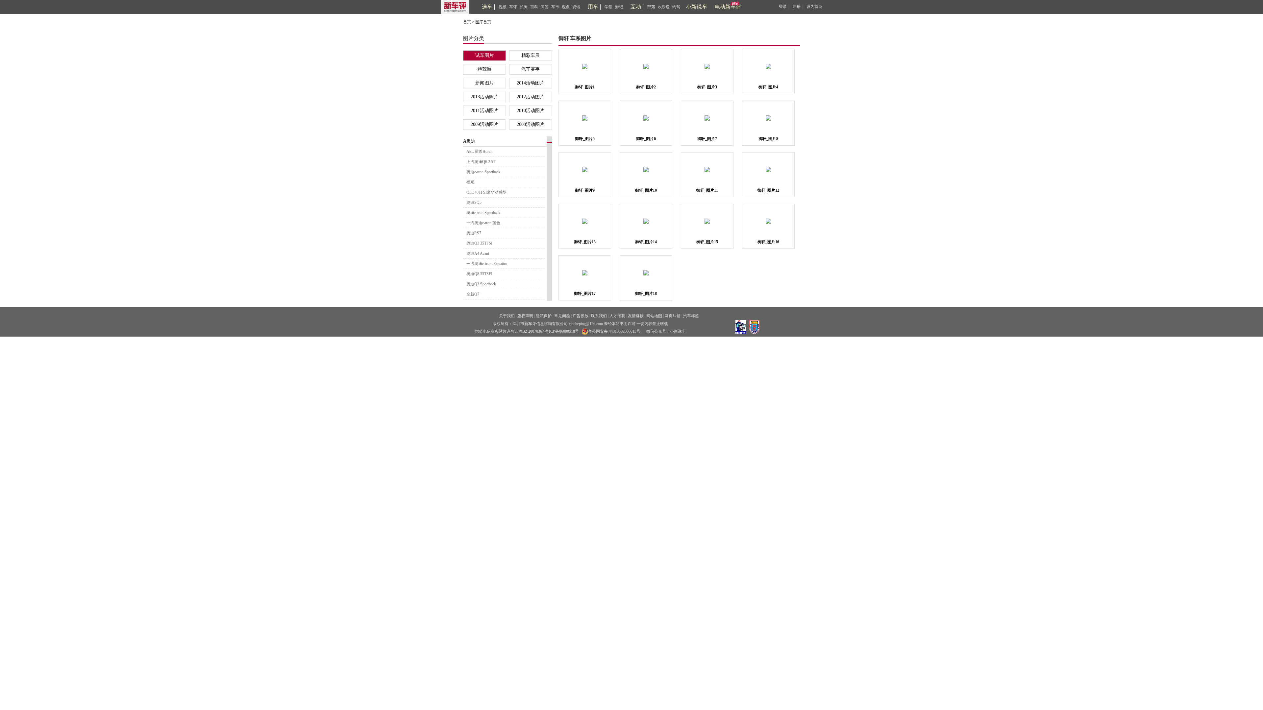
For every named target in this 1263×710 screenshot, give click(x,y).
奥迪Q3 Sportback (481, 284)
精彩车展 (530, 55)
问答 (545, 7)
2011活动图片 (484, 110)
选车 (487, 7)
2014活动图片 (530, 83)
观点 (566, 7)
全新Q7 (472, 294)
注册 (797, 6)
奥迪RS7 (473, 233)
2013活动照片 (484, 96)
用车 (593, 7)
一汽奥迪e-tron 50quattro (486, 263)
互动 (636, 7)
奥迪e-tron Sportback (483, 172)
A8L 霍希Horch (479, 151)
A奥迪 (469, 141)
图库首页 (483, 22)
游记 (619, 7)
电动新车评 (728, 7)
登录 (783, 6)
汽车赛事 (530, 69)
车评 (513, 7)
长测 (524, 7)
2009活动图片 (484, 124)
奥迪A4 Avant (477, 253)
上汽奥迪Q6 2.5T (480, 161)
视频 (503, 7)
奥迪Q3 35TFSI (479, 243)
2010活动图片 (530, 110)
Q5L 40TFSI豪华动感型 (486, 192)
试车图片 (484, 55)
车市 (555, 7)
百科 (534, 7)
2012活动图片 (530, 96)
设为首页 (814, 6)
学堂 (608, 7)
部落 (651, 7)
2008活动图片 (530, 124)
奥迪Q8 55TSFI (479, 274)
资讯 (576, 7)
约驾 (676, 7)
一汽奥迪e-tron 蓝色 (483, 223)
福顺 (470, 182)
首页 (467, 22)
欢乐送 (664, 7)
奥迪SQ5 (474, 202)
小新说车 (696, 7)
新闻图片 (484, 83)
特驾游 (484, 69)
